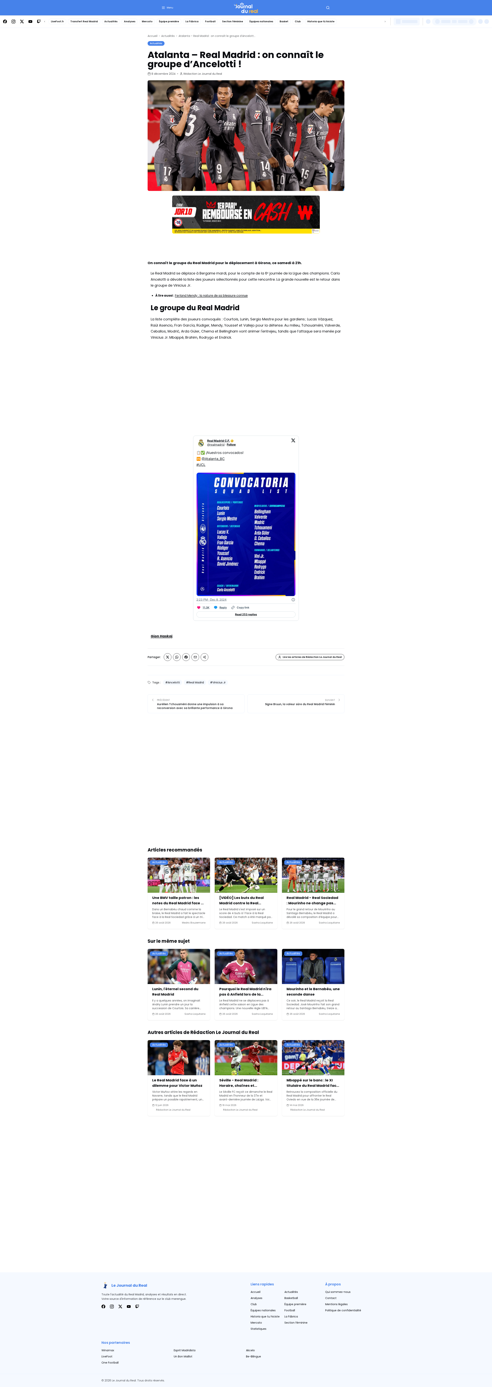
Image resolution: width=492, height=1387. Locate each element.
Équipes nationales (261, 21)
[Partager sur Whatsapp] (177, 657)
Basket (284, 21)
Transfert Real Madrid (84, 21)
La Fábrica (192, 21)
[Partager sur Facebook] (186, 657)
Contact (331, 1298)
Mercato (147, 21)
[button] (167, 8)
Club (298, 21)
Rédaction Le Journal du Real (203, 74)
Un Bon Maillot (183, 1356)
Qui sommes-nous (338, 1292)
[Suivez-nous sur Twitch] (39, 21)
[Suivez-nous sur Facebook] (5, 21)
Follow (231, 444)
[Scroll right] (385, 21)
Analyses (129, 21)
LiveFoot (106, 1356)
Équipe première (169, 21)
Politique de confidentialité (343, 1310)
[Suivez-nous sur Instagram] (13, 21)
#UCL (200, 465)
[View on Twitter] (293, 442)
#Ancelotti (172, 682)
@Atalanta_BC (213, 459)
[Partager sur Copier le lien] (204, 657)
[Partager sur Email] (195, 657)
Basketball (291, 1298)
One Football (110, 1363)
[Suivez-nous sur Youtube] (30, 21)
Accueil (152, 36)
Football (210, 21)
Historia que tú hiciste (320, 21)
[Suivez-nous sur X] (22, 21)
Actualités (110, 21)
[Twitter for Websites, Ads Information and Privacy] (293, 600)
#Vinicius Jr (218, 682)
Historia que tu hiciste (265, 1316)
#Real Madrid (195, 682)
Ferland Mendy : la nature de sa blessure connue (211, 295)
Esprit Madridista (184, 1350)
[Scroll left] (44, 21)
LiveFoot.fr (57, 21)
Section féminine (232, 21)
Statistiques (258, 1329)
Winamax (107, 1350)
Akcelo (250, 1350)
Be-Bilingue (253, 1356)
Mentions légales (336, 1304)
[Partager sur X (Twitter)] (167, 657)
